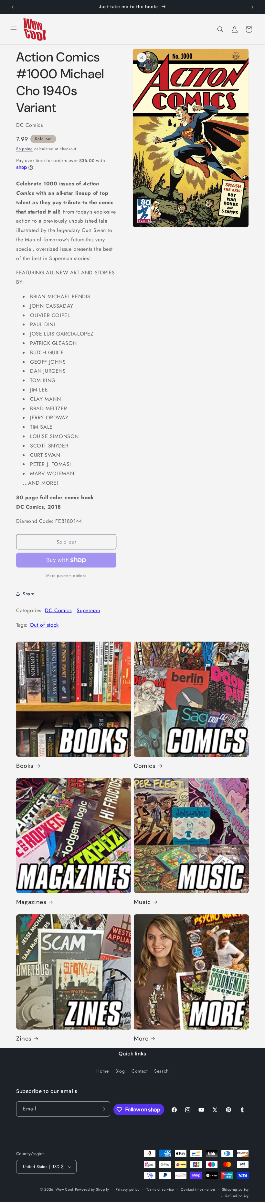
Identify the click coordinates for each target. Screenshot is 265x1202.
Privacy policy (128, 1189)
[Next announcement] (252, 7)
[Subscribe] (103, 1109)
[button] (13, 29)
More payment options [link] (66, 576)
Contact (139, 1071)
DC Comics (58, 610)
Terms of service (160, 1189)
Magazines (31, 902)
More (141, 1038)
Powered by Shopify (92, 1189)
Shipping (24, 149)
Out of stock (44, 625)
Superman (88, 610)
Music (142, 902)
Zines (24, 1038)
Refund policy (237, 1195)
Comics (145, 766)
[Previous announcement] (12, 7)
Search (161, 1071)
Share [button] (29, 593)
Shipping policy (235, 1189)
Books (25, 766)
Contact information (198, 1189)
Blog (120, 1071)
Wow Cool (64, 1189)
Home (102, 1071)
